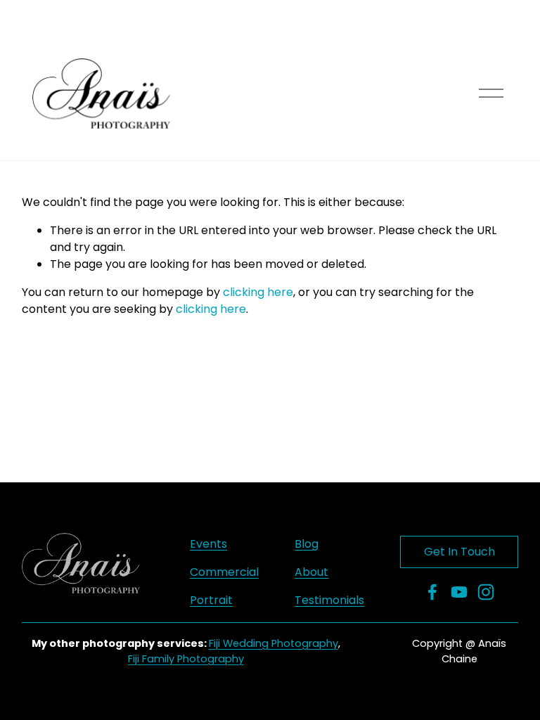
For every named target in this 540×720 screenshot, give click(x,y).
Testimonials (329, 600)
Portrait (211, 600)
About (311, 572)
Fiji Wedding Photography (273, 643)
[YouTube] (459, 592)
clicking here (258, 292)
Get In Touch (459, 552)
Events (208, 544)
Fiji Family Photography (186, 659)
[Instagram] (485, 592)
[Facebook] (432, 592)
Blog (307, 544)
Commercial (224, 572)
